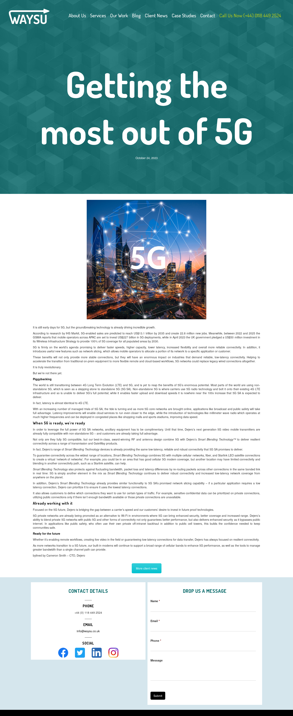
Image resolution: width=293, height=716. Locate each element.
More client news (146, 568)
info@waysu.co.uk (88, 631)
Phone (155, 640)
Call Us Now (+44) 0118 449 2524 (250, 15)
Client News (156, 15)
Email (155, 621)
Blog (136, 15)
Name (155, 601)
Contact (207, 15)
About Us (77, 15)
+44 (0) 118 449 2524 (88, 612)
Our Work (119, 15)
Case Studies (184, 15)
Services (98, 15)
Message (156, 660)
